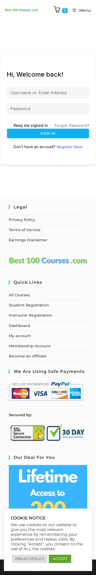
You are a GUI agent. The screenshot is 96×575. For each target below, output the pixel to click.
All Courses (19, 295)
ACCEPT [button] (60, 558)
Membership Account (30, 346)
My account (20, 335)
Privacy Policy (22, 219)
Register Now (70, 146)
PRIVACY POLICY (29, 559)
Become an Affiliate (28, 356)
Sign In (48, 133)
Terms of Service (25, 229)
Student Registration (29, 305)
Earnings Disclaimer (28, 240)
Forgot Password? (71, 125)
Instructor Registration (30, 315)
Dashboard (19, 325)
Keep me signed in (31, 125)
